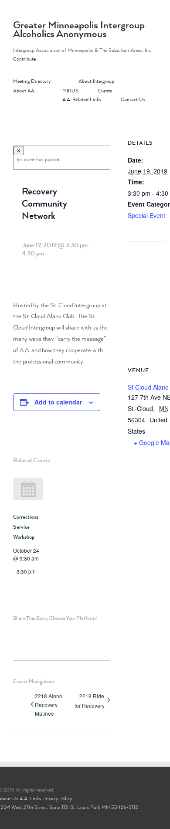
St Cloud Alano (148, 387)
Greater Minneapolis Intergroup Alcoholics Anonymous (79, 29)
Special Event (146, 215)
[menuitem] (45, 81)
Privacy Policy (57, 798)
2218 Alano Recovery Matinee (48, 704)
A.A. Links (30, 798)
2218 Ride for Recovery (90, 700)
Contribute (24, 58)
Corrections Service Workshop (25, 526)
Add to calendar (58, 402)
